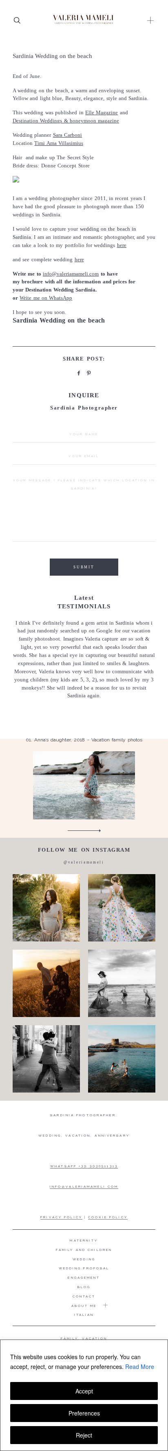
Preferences (84, 1413)
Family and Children (84, 1250)
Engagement (84, 1277)
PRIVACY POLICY (61, 1217)
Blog (84, 1287)
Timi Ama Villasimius (58, 143)
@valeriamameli (84, 862)
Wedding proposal (84, 1268)
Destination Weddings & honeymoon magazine (66, 121)
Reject (84, 1435)
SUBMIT (83, 567)
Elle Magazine (101, 112)
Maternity (84, 1240)
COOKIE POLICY (108, 1217)
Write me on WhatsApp (46, 298)
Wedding (84, 1259)
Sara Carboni (67, 135)
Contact (84, 1296)
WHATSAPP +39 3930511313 (84, 1166)
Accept (84, 1391)
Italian (84, 1315)
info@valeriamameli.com (71, 274)
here (121, 245)
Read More (139, 1366)
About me (84, 1306)
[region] (84, 1395)
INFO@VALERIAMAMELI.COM (84, 1186)
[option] (84, 719)
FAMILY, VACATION (84, 1338)
